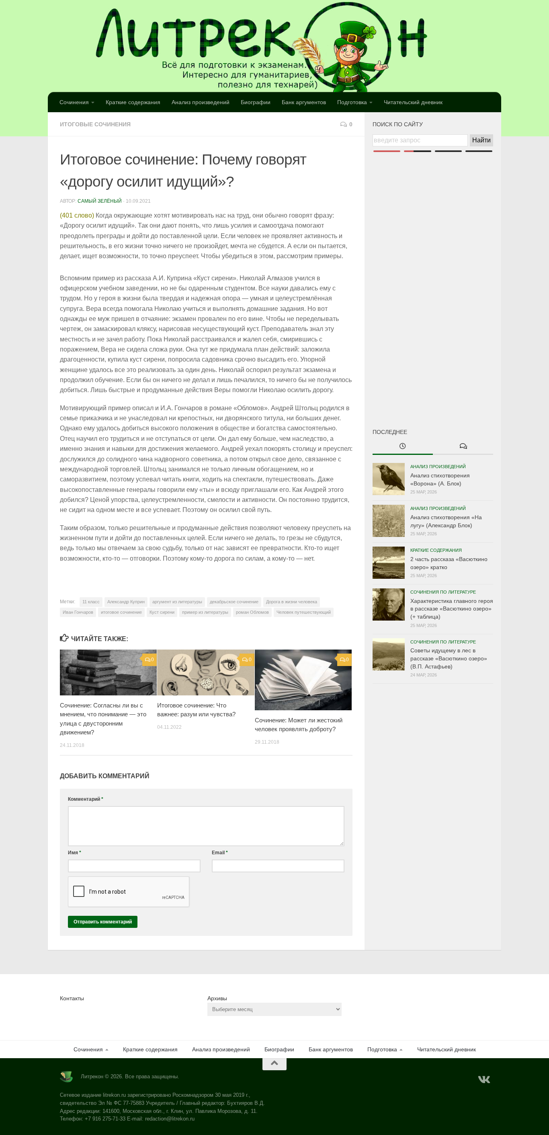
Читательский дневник (413, 102)
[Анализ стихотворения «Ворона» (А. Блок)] (389, 479)
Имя (74, 852)
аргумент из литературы (177, 601)
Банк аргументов (304, 102)
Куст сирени (162, 612)
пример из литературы (205, 612)
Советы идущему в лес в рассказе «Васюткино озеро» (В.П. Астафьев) (448, 658)
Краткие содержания (133, 102)
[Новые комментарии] (463, 447)
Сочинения (74, 102)
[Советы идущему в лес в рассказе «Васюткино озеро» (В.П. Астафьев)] (389, 654)
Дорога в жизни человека (291, 601)
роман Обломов (252, 612)
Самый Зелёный (100, 201)
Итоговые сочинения (95, 124)
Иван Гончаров (78, 612)
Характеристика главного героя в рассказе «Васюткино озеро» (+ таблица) (451, 609)
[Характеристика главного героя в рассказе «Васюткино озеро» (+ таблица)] (389, 604)
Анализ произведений (200, 102)
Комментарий (85, 799)
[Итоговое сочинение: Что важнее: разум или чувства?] (205, 672)
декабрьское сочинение (234, 601)
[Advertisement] (433, 276)
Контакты (72, 998)
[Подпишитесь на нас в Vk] (483, 1080)
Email (220, 852)
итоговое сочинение (121, 612)
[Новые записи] (403, 447)
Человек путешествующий (304, 612)
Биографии (255, 102)
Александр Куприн (126, 601)
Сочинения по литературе (443, 592)
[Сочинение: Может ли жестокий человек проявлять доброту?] (303, 680)
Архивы (217, 998)
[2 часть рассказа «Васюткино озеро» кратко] (389, 563)
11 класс (91, 601)
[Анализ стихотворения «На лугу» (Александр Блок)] (389, 521)
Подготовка (352, 102)
